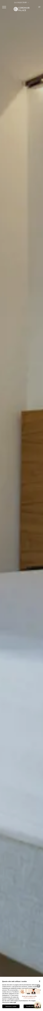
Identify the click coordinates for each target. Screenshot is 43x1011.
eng (39, 12)
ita (39, 15)
